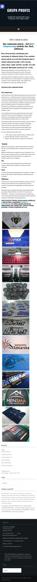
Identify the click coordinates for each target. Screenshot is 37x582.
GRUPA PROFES (18, 10)
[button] (2, 6)
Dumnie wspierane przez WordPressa (11, 578)
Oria (28, 578)
